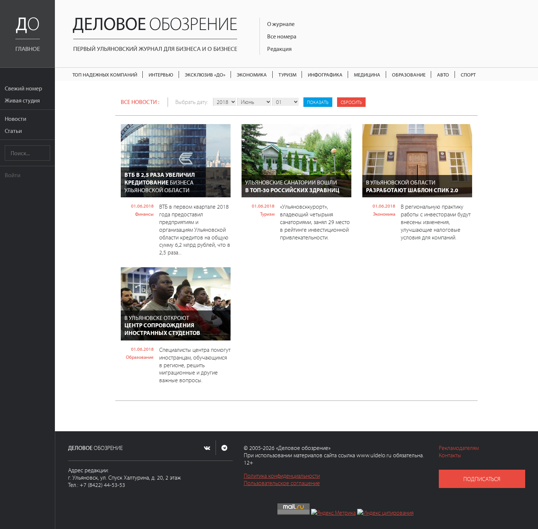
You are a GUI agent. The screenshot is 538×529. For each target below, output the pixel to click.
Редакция (279, 48)
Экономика (252, 74)
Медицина (367, 74)
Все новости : (140, 101)
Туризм (287, 74)
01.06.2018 (142, 206)
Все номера (281, 36)
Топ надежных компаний (104, 74)
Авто (443, 74)
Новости (15, 118)
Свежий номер (23, 88)
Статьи (13, 130)
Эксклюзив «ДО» (205, 74)
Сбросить (351, 102)
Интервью (161, 74)
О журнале (281, 23)
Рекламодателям (459, 447)
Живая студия (22, 100)
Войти (12, 175)
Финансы (144, 214)
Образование (409, 74)
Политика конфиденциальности (282, 475)
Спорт (468, 74)
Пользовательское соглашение (282, 483)
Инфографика (325, 74)
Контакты (450, 455)
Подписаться (481, 479)
